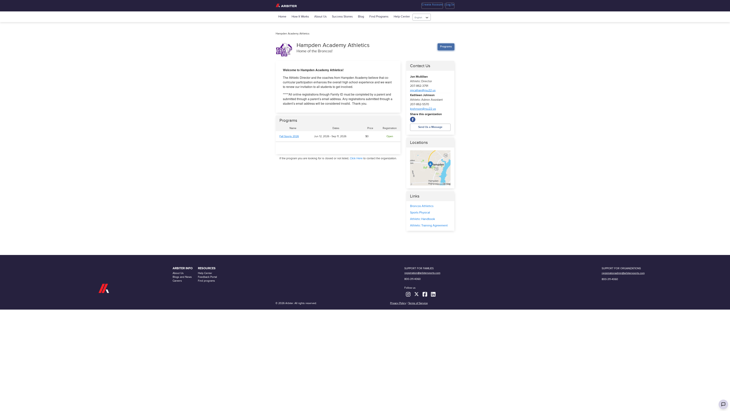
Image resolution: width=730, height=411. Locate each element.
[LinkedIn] (433, 294)
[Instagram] (408, 294)
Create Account (432, 4)
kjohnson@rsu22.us (423, 109)
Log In (450, 4)
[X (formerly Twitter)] (417, 294)
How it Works (300, 16)
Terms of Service (418, 303)
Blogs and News (182, 277)
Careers (177, 280)
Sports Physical (420, 212)
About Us (320, 16)
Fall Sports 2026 (289, 136)
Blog (361, 16)
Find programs (378, 16)
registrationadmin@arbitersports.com (623, 273)
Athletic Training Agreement (429, 225)
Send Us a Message (430, 127)
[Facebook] (412, 119)
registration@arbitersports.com (422, 273)
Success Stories (342, 16)
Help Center (402, 16)
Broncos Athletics (421, 206)
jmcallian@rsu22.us (423, 90)
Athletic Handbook (422, 219)
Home (282, 16)
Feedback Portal (207, 277)
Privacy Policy (398, 303)
